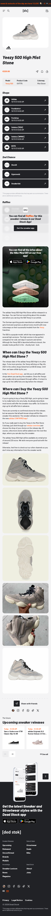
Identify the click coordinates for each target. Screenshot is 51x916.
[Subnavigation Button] (3, 10)
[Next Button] (12, 754)
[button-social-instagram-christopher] (13, 710)
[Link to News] (8, 10)
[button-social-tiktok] (32, 710)
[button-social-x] (37, 710)
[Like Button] (47, 71)
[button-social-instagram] (18, 710)
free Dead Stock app (15, 374)
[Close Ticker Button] (47, 3)
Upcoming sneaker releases (23, 722)
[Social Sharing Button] (17, 704)
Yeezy (42, 327)
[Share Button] (37, 71)
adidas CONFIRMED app (18, 418)
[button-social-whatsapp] (27, 710)
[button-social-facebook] (23, 710)
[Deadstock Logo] (25, 10)
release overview (33, 425)
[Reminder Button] (42, 71)
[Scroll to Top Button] (46, 776)
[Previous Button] (5, 754)
